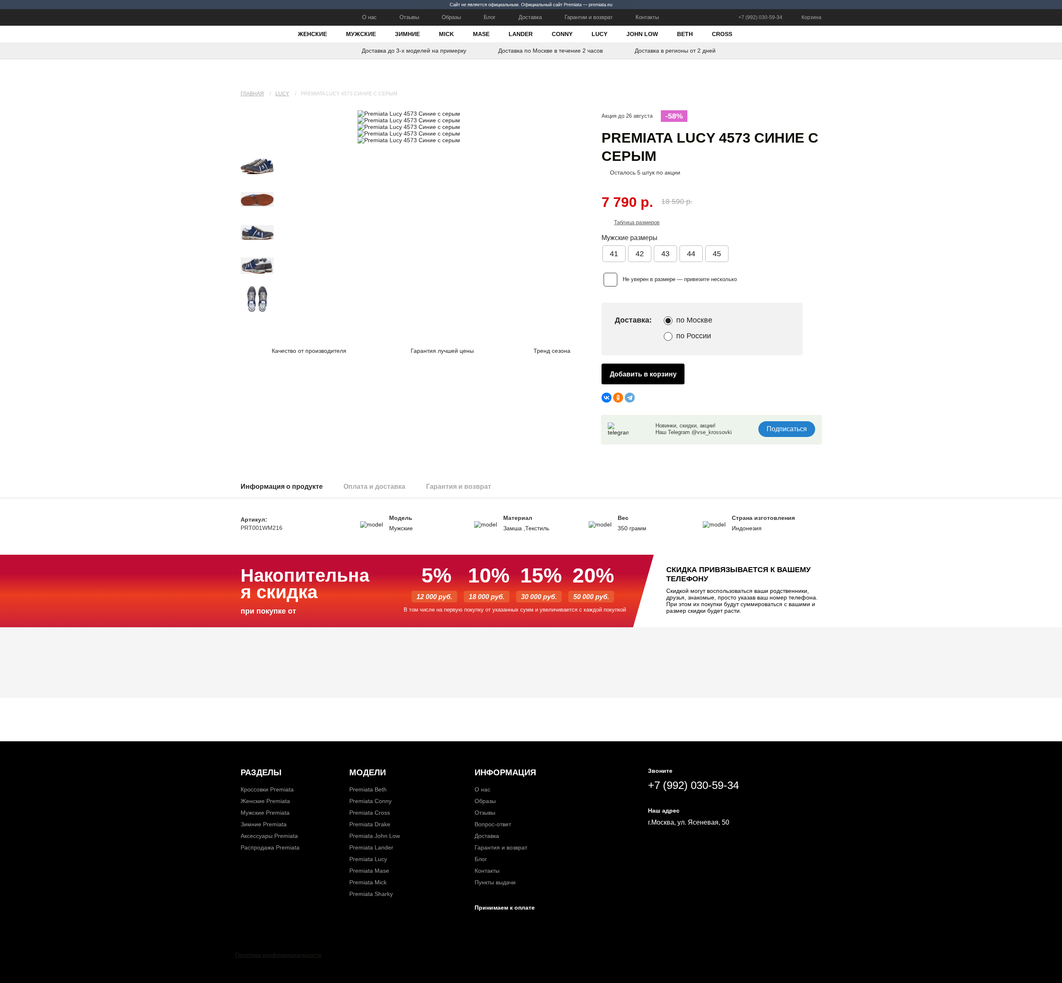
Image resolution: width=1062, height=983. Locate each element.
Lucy (599, 34)
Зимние (407, 34)
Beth (685, 34)
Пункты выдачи (495, 882)
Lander (521, 34)
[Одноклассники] (618, 398)
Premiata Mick (368, 882)
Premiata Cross (369, 812)
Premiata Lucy (368, 859)
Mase (481, 34)
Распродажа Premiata (270, 847)
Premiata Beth (368, 789)
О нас (369, 17)
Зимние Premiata (264, 824)
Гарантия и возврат (501, 847)
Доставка (530, 17)
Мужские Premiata (265, 812)
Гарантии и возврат (589, 17)
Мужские (361, 34)
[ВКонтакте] (606, 398)
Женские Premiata (265, 801)
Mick (446, 34)
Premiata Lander (371, 847)
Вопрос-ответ (493, 824)
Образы (451, 17)
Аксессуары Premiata (269, 836)
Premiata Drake (369, 824)
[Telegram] (630, 398)
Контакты (647, 17)
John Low (642, 34)
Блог (490, 17)
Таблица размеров (637, 222)
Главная (252, 94)
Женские (312, 34)
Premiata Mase (369, 870)
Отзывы (409, 17)
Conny (562, 34)
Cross (722, 34)
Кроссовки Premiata (267, 789)
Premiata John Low (374, 836)
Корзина (811, 17)
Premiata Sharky (371, 894)
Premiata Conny (370, 801)
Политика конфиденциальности (278, 954)
